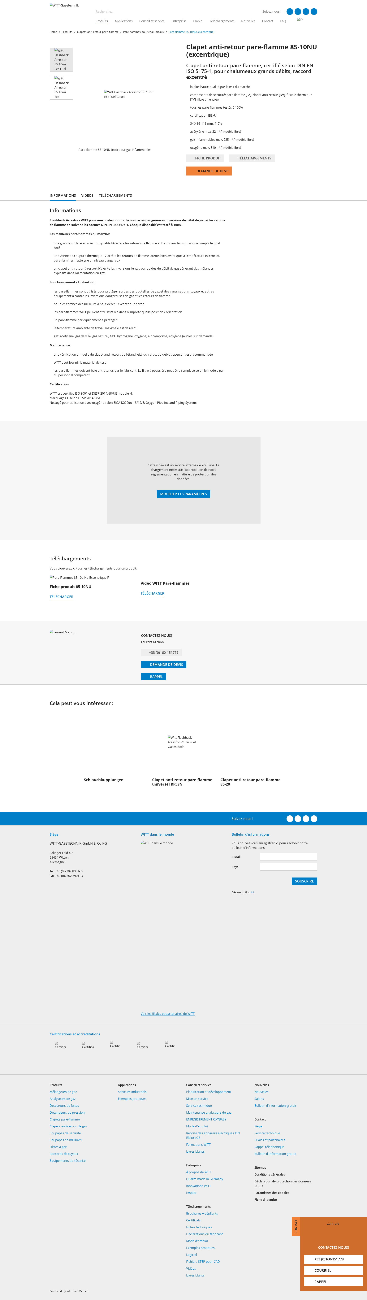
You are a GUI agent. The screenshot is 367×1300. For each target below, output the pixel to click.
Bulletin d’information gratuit (275, 1105)
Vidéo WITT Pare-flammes (165, 583)
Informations (63, 195)
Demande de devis (212, 171)
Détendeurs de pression (67, 1112)
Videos (87, 195)
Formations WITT (198, 1144)
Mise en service (197, 1099)
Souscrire (304, 881)
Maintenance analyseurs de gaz (208, 1112)
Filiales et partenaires (269, 1140)
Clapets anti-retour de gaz (68, 1126)
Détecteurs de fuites (64, 1105)
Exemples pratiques (132, 1099)
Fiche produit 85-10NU (70, 586)
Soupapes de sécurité (65, 1133)
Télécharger (61, 596)
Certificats (193, 1220)
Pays (235, 867)
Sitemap (260, 1167)
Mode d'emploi (197, 1126)
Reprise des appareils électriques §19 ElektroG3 (213, 1135)
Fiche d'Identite (265, 1200)
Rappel (156, 676)
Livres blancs (195, 1151)
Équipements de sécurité (68, 1161)
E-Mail (236, 857)
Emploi (198, 21)
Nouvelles (248, 21)
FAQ (283, 21)
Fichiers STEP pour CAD (203, 1261)
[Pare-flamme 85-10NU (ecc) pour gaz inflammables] (130, 94)
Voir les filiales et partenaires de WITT (168, 1014)
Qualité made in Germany (204, 1179)
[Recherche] (91, 11)
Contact (267, 21)
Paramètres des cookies (271, 1193)
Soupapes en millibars (66, 1140)
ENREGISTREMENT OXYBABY (206, 1119)
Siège (258, 1126)
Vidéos (191, 1268)
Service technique (199, 1105)
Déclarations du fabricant (204, 1234)
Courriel (322, 1270)
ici (252, 892)
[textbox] (174, 11)
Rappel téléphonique (269, 1147)
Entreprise (179, 21)
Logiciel (191, 1255)
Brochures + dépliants (202, 1213)
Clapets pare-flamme (65, 1119)
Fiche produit (207, 158)
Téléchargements (222, 21)
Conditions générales (269, 1174)
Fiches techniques (199, 1227)
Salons (259, 1099)
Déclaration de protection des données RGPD (282, 1183)
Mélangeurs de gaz (63, 1092)
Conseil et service (152, 21)
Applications (124, 21)
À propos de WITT (199, 1172)
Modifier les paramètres (183, 494)
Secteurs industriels (132, 1092)
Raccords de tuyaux (64, 1154)
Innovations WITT (198, 1186)
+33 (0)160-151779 (163, 652)
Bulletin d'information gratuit (275, 1154)
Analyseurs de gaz (63, 1099)
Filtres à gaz (58, 1147)
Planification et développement (208, 1092)
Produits (102, 21)
